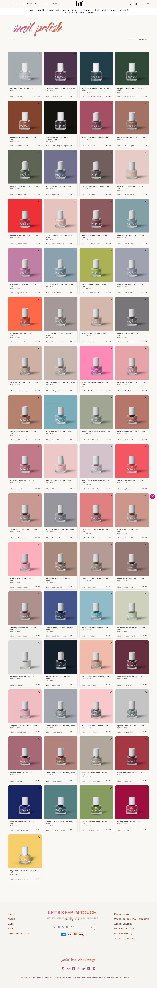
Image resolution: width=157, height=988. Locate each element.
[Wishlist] (142, 3)
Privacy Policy (124, 928)
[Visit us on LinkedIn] (94, 968)
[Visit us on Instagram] (63, 968)
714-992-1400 (79, 977)
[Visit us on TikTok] (88, 968)
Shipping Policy (124, 938)
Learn (11, 914)
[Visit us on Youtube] (68, 968)
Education (27, 4)
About (37, 4)
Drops (17, 4)
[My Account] (130, 4)
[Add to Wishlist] (39, 54)
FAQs (11, 928)
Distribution (122, 914)
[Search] (136, 4)
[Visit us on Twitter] (83, 968)
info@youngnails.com (95, 977)
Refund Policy (123, 933)
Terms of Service (19, 933)
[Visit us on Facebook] (73, 968)
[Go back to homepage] (80, 4)
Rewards (53, 4)
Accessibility (123, 924)
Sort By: (133, 39)
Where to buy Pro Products (131, 919)
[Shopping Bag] (147, 4)
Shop (10, 4)
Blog (45, 4)
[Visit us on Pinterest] (78, 968)
